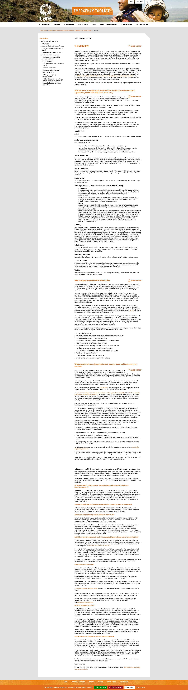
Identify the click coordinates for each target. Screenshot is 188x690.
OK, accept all (101, 687)
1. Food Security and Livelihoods (49, 41)
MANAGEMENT (83, 24)
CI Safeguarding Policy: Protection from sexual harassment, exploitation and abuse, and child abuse (105, 76)
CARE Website (124, 682)
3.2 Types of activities (47, 61)
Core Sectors (44, 30)
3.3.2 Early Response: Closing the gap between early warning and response (53, 80)
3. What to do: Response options (49, 55)
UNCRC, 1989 (103, 388)
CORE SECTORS (126, 24)
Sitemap (100, 682)
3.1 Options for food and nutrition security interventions (51, 58)
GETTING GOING (44, 24)
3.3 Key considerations (48, 72)
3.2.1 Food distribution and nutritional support (53, 64)
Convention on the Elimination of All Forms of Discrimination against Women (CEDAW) (100, 393)
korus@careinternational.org (85, 602)
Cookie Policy (111, 682)
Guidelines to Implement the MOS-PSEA (99, 546)
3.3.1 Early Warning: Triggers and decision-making (51, 76)
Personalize (129, 687)
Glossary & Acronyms (78, 682)
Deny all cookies (116, 687)
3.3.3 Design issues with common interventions (52, 84)
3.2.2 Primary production (49, 68)
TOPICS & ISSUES (142, 24)
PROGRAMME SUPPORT (108, 24)
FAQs (131, 2)
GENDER (57, 24)
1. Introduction (45, 44)
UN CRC (132, 311)
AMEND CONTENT (135, 46)
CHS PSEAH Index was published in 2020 (86, 588)
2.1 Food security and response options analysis (52, 49)
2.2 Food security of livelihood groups (52, 52)
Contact (140, 2)
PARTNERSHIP (69, 24)
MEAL (94, 24)
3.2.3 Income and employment (51, 70)
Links (65, 682)
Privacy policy (140, 687)
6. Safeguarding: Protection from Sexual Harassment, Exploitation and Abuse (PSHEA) (69, 30)
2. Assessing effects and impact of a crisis (52, 46)
